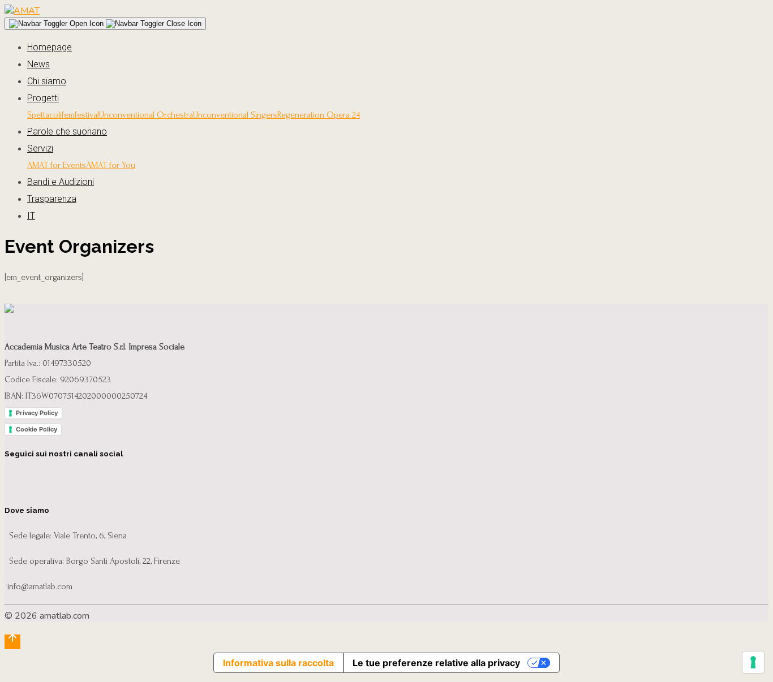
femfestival (80, 115)
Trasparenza (51, 198)
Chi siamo (46, 81)
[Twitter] (70, 479)
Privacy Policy (37, 413)
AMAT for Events (56, 165)
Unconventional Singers (235, 115)
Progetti (43, 98)
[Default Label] (100, 479)
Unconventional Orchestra (146, 115)
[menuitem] (397, 216)
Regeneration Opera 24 (318, 115)
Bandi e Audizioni (60, 181)
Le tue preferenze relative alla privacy (436, 662)
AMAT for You (110, 165)
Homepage (49, 47)
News (38, 64)
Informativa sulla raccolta (278, 662)
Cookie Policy (36, 429)
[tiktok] (130, 479)
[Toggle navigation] (105, 24)
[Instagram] (40, 479)
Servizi (40, 148)
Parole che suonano (67, 131)
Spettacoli (44, 115)
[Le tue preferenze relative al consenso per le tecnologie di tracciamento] (753, 662)
